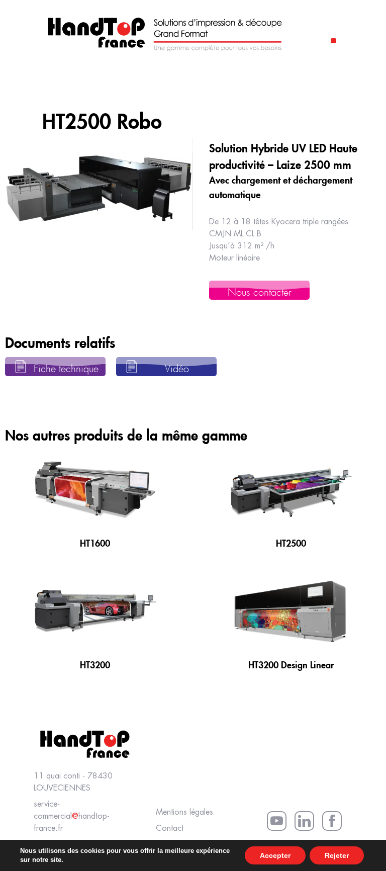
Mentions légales (184, 812)
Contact (169, 828)
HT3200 (95, 663)
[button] (333, 40)
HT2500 (291, 541)
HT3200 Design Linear (291, 663)
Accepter (275, 855)
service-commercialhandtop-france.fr (72, 816)
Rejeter (337, 855)
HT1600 (95, 541)
